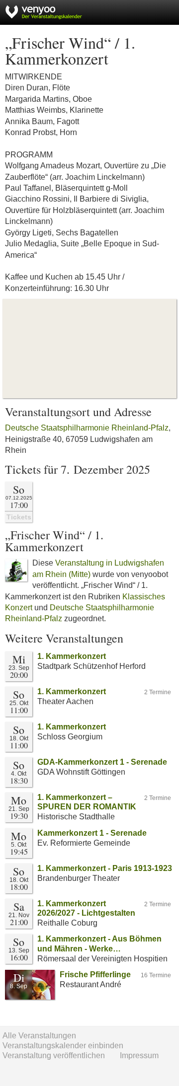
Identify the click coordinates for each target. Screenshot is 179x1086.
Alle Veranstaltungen (39, 1035)
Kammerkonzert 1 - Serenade (92, 833)
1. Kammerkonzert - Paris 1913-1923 (104, 868)
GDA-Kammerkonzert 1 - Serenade (102, 762)
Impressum (139, 1055)
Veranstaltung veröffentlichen (53, 1055)
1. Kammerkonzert (71, 656)
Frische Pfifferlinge (95, 974)
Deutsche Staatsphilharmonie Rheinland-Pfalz (87, 428)
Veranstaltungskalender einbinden (62, 1045)
